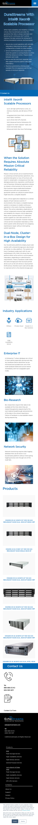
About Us (8, 789)
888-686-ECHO (9, 688)
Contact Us (5, 93)
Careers (7, 795)
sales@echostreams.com (12, 725)
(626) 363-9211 (9, 733)
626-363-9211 (9, 690)
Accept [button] (15, 821)
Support (8, 792)
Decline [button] (23, 821)
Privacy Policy (26, 810)
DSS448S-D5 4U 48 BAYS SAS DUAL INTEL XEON (19, 661)
